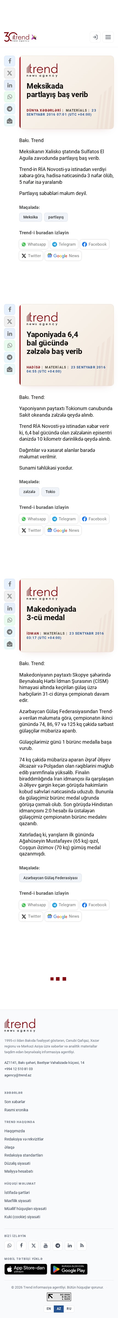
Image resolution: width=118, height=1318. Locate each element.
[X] (33, 1246)
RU (69, 1309)
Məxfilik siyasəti (17, 1201)
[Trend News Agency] (19, 1025)
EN (49, 1309)
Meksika (30, 217)
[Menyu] (108, 37)
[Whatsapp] (9, 1246)
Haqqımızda (14, 1131)
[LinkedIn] (70, 1246)
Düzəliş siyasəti (17, 1163)
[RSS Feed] (82, 1246)
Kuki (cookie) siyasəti (22, 1217)
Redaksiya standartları (23, 1155)
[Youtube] (45, 1246)
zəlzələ (29, 492)
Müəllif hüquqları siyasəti (25, 1208)
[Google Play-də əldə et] (69, 1269)
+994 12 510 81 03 (18, 1069)
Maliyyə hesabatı (18, 1171)
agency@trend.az (17, 1075)
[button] (9, 61)
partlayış (56, 217)
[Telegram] (58, 1246)
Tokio (50, 492)
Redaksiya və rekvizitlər (24, 1139)
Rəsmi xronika (16, 1110)
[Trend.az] (20, 37)
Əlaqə (9, 1147)
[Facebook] (21, 1246)
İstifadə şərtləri (17, 1192)
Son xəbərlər (14, 1102)
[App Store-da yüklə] (25, 1269)
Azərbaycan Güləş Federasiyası (50, 878)
